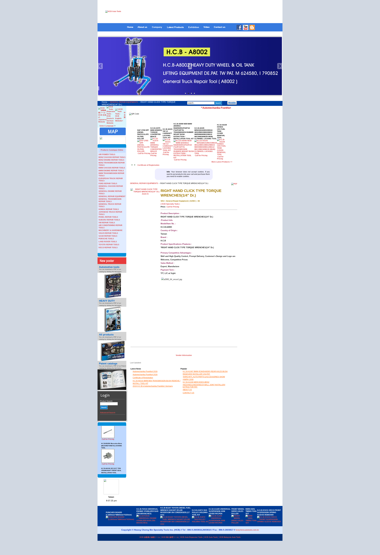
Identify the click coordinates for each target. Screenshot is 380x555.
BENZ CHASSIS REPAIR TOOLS (112, 157)
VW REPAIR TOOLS (107, 223)
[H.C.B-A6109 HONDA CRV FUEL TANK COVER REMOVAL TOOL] (222, 154)
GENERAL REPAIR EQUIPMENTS (124, 102)
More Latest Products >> (222, 162)
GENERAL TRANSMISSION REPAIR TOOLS (110, 200)
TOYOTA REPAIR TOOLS (109, 245)
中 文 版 (125, 115)
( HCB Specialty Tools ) (170, 204)
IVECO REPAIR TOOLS (108, 248)
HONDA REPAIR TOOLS (109, 209)
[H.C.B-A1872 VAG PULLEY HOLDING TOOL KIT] (200, 522)
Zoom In (145, 194)
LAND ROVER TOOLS (108, 242)
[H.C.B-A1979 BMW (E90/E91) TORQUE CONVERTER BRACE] (156, 151)
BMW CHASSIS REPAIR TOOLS (112, 168)
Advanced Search (107, 413)
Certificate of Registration (148, 165)
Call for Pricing (108, 427)
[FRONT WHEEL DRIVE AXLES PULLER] (238, 523)
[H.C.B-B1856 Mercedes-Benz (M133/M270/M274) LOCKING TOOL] (108, 450)
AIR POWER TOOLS (107, 154)
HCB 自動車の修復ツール (150, 537)
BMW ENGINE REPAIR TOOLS (111, 171)
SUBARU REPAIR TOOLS (109, 220)
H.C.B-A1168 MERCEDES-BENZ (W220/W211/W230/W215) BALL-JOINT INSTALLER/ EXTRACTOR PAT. (204, 384)
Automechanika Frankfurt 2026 (145, 371)
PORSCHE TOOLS (106, 239)
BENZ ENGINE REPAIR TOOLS (111, 160)
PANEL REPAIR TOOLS (108, 217)
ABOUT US (187, 390)
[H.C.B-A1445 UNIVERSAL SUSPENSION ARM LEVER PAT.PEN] (220, 523)
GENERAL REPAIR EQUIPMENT (112, 196)
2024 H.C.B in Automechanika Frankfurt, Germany (153, 386)
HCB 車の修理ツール (170, 537)
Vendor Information (184, 355)
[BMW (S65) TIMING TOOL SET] (251, 523)
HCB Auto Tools (211, 537)
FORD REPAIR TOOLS (108, 183)
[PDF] (234, 184)
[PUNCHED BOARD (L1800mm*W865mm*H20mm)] (121, 519)
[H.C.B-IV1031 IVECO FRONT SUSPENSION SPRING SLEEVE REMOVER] (269, 522)
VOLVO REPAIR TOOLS (108, 233)
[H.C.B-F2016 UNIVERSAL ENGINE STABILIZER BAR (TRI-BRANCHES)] (148, 523)
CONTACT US (188, 393)
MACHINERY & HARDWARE (110, 230)
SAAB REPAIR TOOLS (108, 236)
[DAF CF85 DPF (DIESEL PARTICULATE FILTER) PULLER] (144, 151)
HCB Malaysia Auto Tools (230, 537)
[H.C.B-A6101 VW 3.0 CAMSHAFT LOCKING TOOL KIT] (168, 150)
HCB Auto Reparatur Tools (191, 537)
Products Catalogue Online (112, 150)
